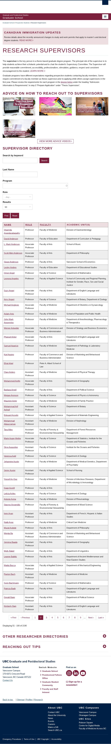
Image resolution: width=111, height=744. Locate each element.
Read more (25, 40)
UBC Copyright (43, 739)
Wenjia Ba (8, 533)
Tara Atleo (8, 429)
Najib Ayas (8, 522)
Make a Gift (53, 727)
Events (51, 721)
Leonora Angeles (11, 278)
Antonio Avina (10, 499)
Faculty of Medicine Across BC (92, 728)
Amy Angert (9, 299)
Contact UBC (54, 712)
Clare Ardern (9, 372)
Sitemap (20, 699)
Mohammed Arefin (12, 381)
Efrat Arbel (8, 363)
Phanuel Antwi (10, 337)
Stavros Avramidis (12, 504)
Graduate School (8, 23)
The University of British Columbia (47, 5)
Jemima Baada (10, 542)
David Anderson (11, 239)
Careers (51, 724)
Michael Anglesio (11, 305)
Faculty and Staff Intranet (50, 690)
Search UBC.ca (55, 730)
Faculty (45, 225)
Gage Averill (9, 488)
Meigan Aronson (11, 395)
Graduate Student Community (50, 683)
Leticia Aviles (9, 493)
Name (7, 225)
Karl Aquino (9, 354)
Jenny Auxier (9, 470)
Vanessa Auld (10, 456)
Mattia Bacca (10, 565)
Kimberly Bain (10, 606)
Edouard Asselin (11, 415)
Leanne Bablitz (10, 556)
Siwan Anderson (11, 262)
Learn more (37, 71)
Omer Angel (9, 273)
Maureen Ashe (10, 401)
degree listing (66, 82)
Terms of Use (29, 739)
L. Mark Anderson (12, 244)
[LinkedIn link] (76, 673)
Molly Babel (9, 551)
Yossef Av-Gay (10, 479)
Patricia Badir (10, 588)
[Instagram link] (69, 673)
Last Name (8, 169)
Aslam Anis (9, 314)
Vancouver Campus (88, 712)
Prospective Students (22, 23)
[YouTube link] (83, 673)
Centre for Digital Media (89, 725)
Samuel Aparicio (11, 346)
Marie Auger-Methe (12, 438)
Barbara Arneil (10, 390)
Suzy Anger (9, 290)
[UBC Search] (105, 3)
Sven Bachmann (11, 583)
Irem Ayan (8, 513)
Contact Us (8, 680)
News (50, 718)
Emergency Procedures (12, 739)
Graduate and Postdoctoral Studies (55, 662)
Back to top (8, 699)
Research (38, 699)
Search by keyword (13, 155)
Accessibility (56, 739)
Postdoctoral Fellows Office (52, 676)
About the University (57, 715)
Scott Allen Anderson (13, 253)
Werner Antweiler (11, 328)
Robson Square (86, 722)
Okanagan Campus (87, 715)
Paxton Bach (9, 574)
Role (5, 192)
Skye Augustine (11, 447)
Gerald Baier (9, 597)
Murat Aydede (10, 528)
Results (7, 202)
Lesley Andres (10, 267)
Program (7, 181)
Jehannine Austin (11, 461)
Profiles (29, 699)
